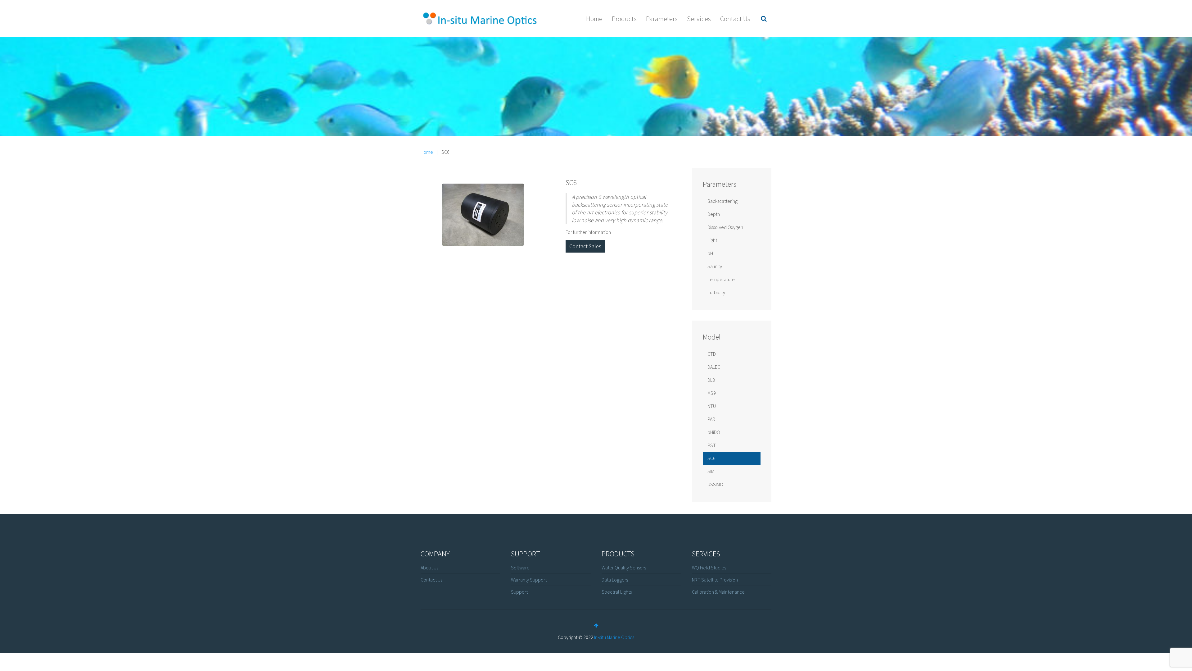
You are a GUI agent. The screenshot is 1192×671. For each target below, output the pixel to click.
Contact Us (735, 18)
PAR (711, 419)
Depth (713, 214)
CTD (711, 354)
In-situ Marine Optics (614, 637)
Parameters (662, 18)
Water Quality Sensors (624, 567)
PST (711, 445)
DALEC (713, 367)
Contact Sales (585, 246)
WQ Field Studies (709, 567)
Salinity (714, 266)
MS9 (711, 393)
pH (710, 253)
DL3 (711, 380)
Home (594, 18)
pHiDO (713, 432)
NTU (711, 406)
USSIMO (715, 484)
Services (699, 18)
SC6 (571, 182)
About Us (429, 567)
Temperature (721, 279)
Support (519, 592)
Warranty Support (529, 580)
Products (624, 18)
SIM (710, 471)
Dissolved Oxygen (725, 227)
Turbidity (716, 292)
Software (520, 567)
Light (712, 240)
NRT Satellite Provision (715, 580)
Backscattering (722, 201)
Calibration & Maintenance (718, 592)
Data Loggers (615, 580)
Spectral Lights (617, 592)
